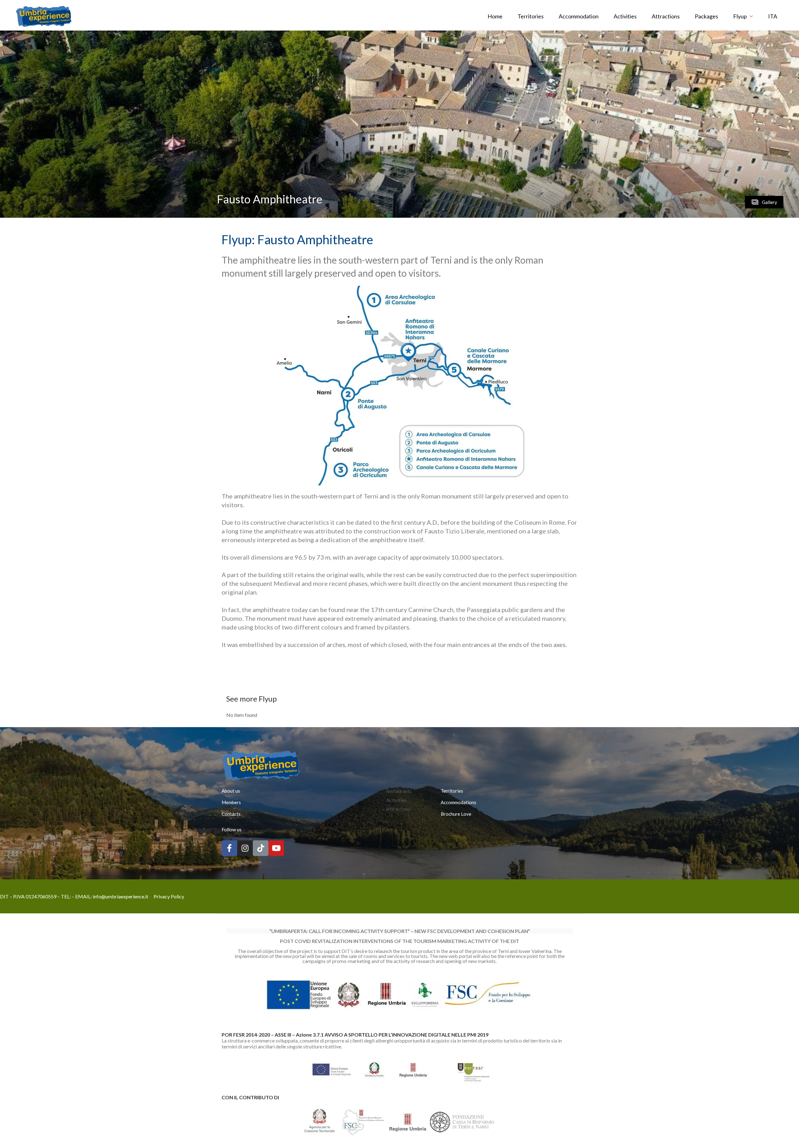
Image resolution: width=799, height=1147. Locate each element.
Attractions (666, 16)
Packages (706, 16)
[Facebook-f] (229, 848)
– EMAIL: (82, 896)
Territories (530, 16)
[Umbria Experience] (44, 15)
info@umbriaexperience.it (120, 896)
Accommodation (579, 16)
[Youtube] (276, 848)
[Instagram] (245, 848)
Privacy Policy (169, 896)
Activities (625, 16)
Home (495, 16)
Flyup (740, 16)
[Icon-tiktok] (260, 848)
